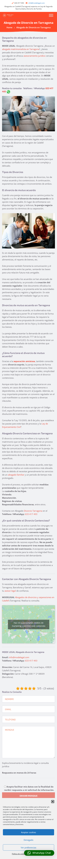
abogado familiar (16, 474)
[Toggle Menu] (51, 15)
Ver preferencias (28, 847)
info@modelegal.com (36, 3)
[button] (52, 801)
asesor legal (10, 590)
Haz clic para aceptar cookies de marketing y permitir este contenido (28, 624)
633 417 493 (31, 514)
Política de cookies (19, 854)
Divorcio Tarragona (33, 510)
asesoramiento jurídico (34, 55)
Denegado (28, 840)
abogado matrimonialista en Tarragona (20, 49)
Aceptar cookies (28, 832)
